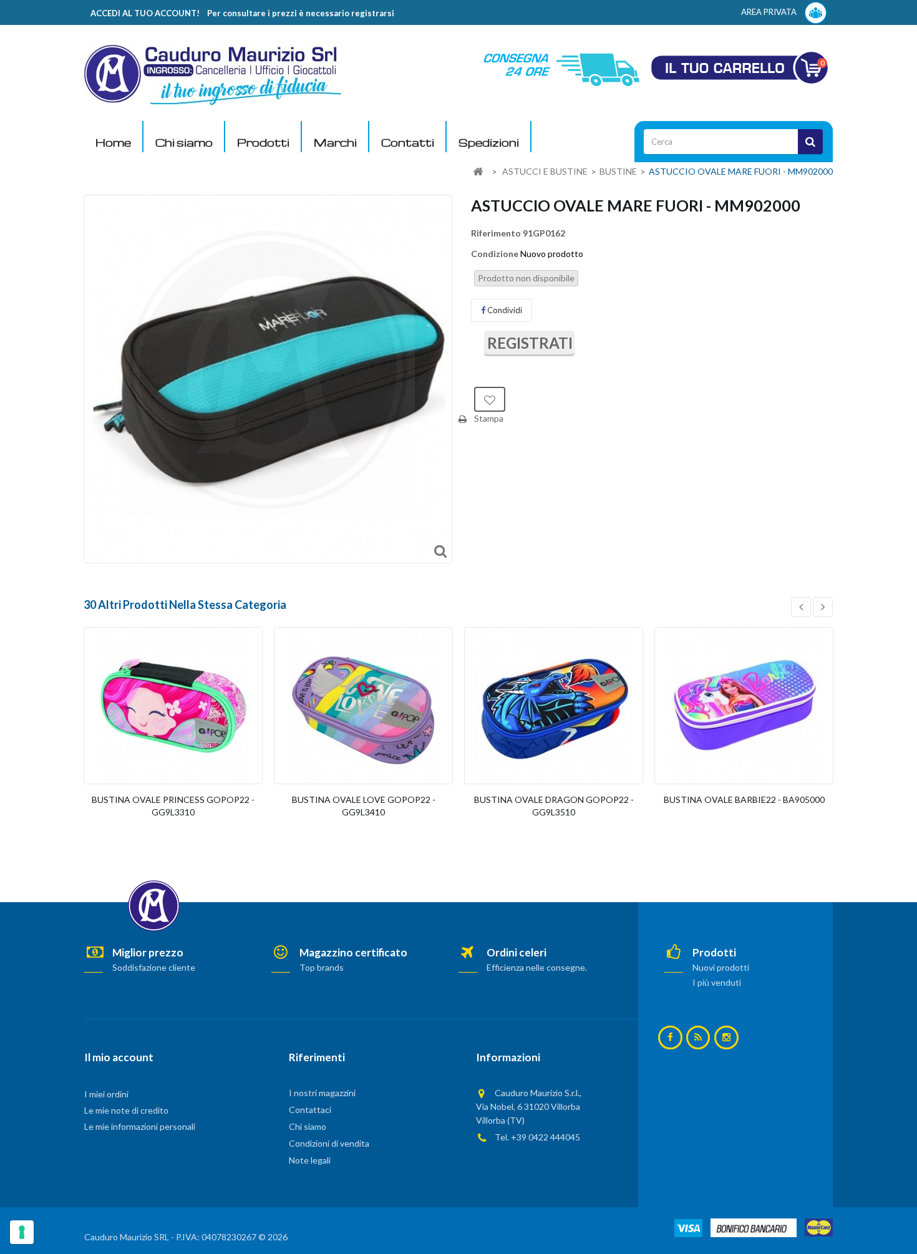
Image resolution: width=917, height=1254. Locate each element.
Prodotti (263, 142)
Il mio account (118, 1057)
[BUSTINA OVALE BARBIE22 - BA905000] (744, 706)
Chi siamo (184, 142)
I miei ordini (106, 1094)
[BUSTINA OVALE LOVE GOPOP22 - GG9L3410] (363, 706)
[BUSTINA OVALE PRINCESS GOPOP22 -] (173, 706)
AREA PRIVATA (769, 12)
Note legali (310, 1160)
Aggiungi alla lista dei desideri (489, 399)
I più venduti (716, 982)
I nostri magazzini (322, 1092)
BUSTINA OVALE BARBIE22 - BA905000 (744, 799)
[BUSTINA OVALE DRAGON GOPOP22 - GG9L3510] (554, 706)
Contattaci (310, 1109)
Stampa (488, 418)
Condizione (494, 253)
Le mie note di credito (126, 1110)
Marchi (335, 142)
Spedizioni (488, 142)
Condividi (503, 310)
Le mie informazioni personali (139, 1126)
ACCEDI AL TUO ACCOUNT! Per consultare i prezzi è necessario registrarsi (242, 13)
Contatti (407, 142)
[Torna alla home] (478, 172)
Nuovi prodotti (720, 967)
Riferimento (496, 233)
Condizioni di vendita (329, 1143)
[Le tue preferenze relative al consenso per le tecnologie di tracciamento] (22, 1232)
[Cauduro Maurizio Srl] (212, 74)
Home (113, 142)
